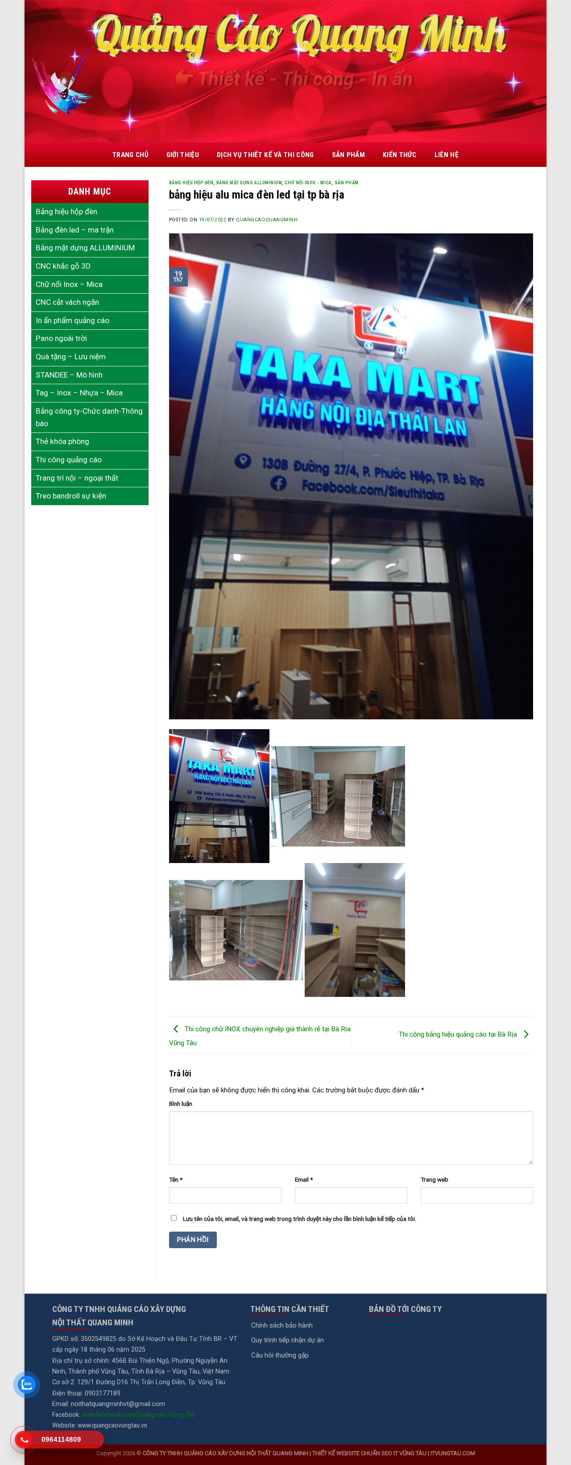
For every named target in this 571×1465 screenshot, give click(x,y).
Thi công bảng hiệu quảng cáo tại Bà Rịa (459, 1034)
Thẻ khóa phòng (62, 441)
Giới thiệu (182, 155)
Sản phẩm (348, 155)
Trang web (434, 1179)
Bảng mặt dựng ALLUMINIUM (85, 247)
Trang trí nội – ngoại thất (77, 477)
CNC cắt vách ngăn (67, 302)
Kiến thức (400, 155)
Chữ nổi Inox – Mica (69, 284)
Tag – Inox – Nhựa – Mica (79, 392)
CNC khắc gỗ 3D (63, 265)
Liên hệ (446, 155)
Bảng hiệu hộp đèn (66, 211)
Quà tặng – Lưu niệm (71, 356)
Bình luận (180, 1103)
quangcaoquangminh (267, 220)
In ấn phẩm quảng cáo (72, 320)
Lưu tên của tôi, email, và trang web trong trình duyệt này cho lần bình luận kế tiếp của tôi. (299, 1218)
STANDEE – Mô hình (69, 374)
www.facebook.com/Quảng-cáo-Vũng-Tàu (138, 1414)
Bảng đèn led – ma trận (75, 229)
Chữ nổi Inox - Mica (308, 183)
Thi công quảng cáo (69, 459)
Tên (175, 1179)
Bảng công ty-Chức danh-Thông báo (89, 417)
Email (304, 1179)
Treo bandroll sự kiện (71, 495)
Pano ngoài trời (61, 338)
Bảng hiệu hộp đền (191, 183)
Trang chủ (130, 155)
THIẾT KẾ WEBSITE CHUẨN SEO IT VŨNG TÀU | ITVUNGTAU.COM (393, 1453)
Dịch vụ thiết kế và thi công (265, 155)
